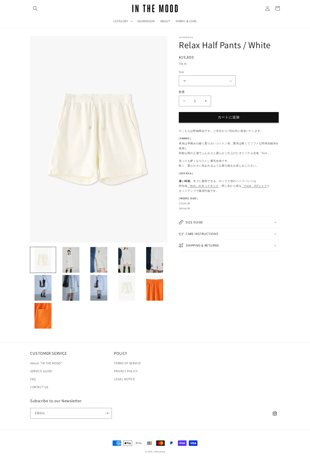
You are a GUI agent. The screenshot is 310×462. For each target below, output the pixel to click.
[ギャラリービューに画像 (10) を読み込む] (154, 288)
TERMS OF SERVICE (127, 363)
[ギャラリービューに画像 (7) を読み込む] (71, 288)
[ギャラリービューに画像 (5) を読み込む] (154, 260)
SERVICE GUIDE (41, 371)
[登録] (107, 413)
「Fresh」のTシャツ (254, 185)
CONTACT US (39, 387)
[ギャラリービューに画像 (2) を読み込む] (71, 260)
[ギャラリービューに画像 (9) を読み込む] (127, 288)
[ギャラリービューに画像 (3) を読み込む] (99, 260)
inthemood (159, 451)
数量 (182, 92)
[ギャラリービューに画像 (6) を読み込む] (43, 288)
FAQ (33, 379)
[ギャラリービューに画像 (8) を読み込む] (99, 288)
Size (181, 72)
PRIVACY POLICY (126, 371)
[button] (35, 8)
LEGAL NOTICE (124, 379)
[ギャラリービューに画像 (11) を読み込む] (43, 316)
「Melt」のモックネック (203, 185)
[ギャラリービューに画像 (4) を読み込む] (127, 260)
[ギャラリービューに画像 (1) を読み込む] (43, 260)
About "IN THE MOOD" (46, 363)
